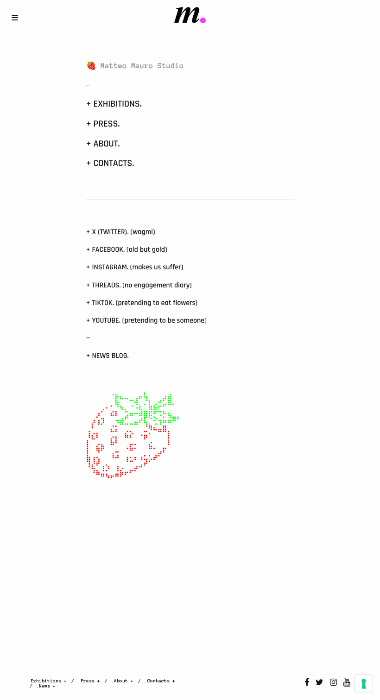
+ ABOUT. (103, 144)
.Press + (89, 680)
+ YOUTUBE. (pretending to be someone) (146, 320)
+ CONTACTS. (110, 163)
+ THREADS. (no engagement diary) (139, 285)
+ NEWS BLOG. (107, 356)
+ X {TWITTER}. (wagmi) (120, 232)
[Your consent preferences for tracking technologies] (364, 684)
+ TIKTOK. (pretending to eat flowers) (141, 303)
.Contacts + (160, 680)
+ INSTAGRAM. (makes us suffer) (135, 267)
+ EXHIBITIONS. (114, 104)
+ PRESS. (103, 124)
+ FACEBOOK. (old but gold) (126, 250)
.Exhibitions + (47, 680)
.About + (122, 680)
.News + (46, 685)
